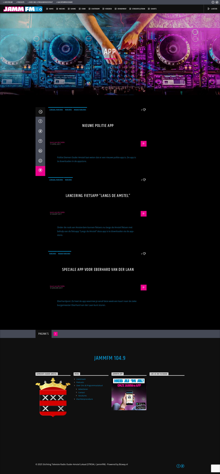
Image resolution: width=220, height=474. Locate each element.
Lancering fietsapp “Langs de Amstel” (98, 196)
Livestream (8, 2)
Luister (214, 8)
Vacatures (82, 395)
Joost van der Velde (57, 142)
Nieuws (62, 8)
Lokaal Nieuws (56, 110)
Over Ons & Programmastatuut (41, 2)
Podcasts (20, 2)
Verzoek (108, 8)
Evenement (122, 8)
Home (51, 8)
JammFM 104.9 (110, 358)
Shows (73, 8)
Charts (154, 8)
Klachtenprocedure (65, 2)
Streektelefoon (138, 8)
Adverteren (83, 389)
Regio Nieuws (80, 110)
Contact (81, 392)
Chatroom (95, 8)
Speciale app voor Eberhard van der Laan (98, 269)
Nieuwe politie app (98, 126)
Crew (84, 8)
